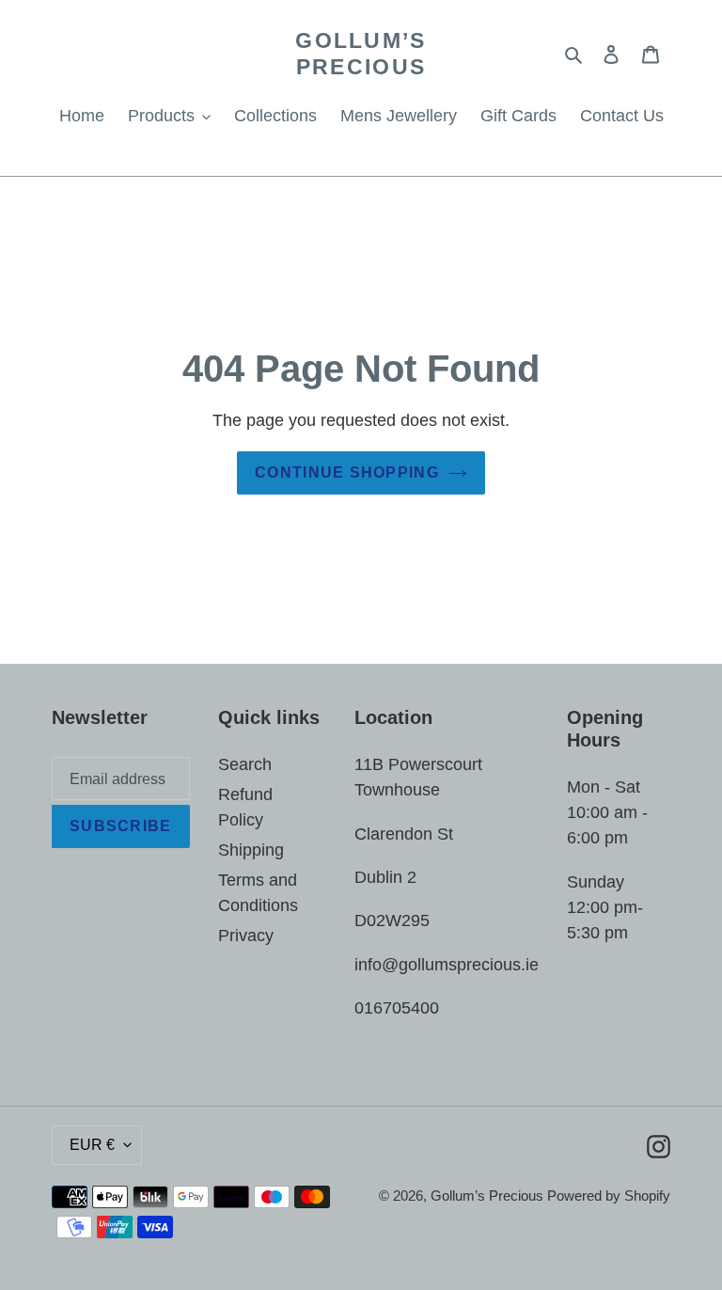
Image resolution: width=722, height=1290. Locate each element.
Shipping (251, 850)
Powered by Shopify (608, 1195)
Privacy (246, 935)
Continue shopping (347, 472)
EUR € (92, 1145)
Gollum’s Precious (360, 53)
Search (245, 764)
